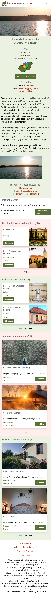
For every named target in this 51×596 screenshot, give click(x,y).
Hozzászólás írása (42, 212)
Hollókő (6, 314)
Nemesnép (7, 529)
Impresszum (25, 543)
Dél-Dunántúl (8, 422)
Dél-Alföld (7, 377)
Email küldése (25, 91)
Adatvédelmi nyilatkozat (25, 547)
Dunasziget (7, 484)
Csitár (5, 292)
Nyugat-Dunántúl (9, 481)
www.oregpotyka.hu (28, 88)
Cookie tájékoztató (25, 551)
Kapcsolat (25, 555)
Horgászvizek (25, 188)
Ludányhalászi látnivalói (25, 191)
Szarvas (6, 380)
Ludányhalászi (8, 236)
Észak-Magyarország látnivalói (25, 193)
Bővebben (9, 243)
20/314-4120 (29, 85)
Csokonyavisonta (10, 425)
